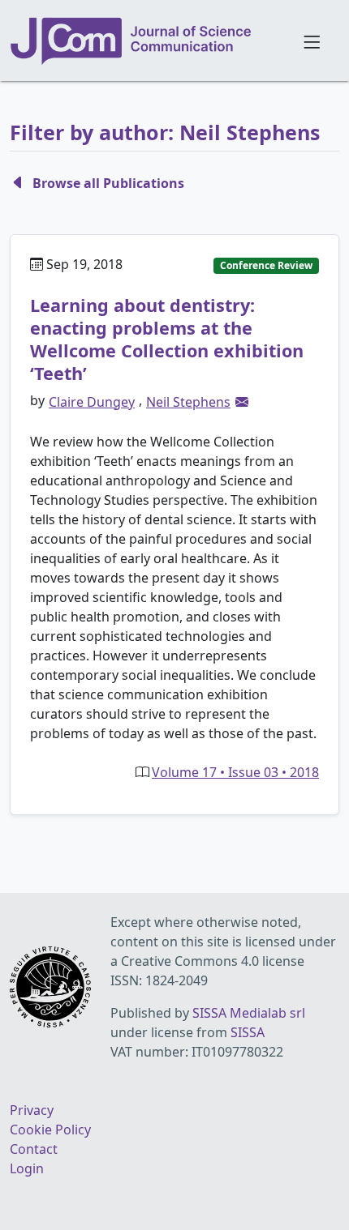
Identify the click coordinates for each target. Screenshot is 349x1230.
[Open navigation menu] (311, 40)
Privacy (32, 1110)
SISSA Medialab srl (248, 1013)
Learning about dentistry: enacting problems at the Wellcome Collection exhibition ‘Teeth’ (167, 339)
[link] (242, 401)
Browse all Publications (108, 183)
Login (27, 1168)
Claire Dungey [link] (92, 402)
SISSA (248, 1032)
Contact (34, 1149)
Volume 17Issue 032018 (235, 772)
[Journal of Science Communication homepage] (146, 41)
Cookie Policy (50, 1129)
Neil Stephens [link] (188, 402)
